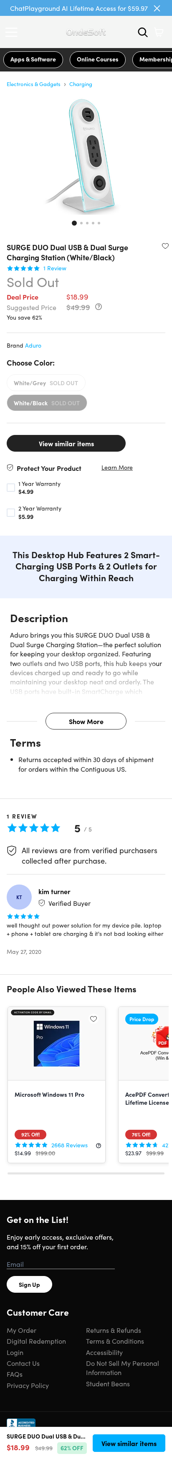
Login (15, 1352)
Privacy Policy (28, 1385)
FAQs (15, 1373)
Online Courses (98, 59)
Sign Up (29, 1284)
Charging (80, 84)
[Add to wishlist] (165, 246)
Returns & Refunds (113, 1329)
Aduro (33, 345)
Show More (86, 721)
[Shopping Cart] (158, 32)
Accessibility (104, 1352)
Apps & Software (33, 59)
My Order (21, 1329)
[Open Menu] (13, 32)
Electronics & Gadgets (34, 84)
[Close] (157, 8)
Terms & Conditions (115, 1340)
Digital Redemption (36, 1340)
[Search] (142, 32)
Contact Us (23, 1362)
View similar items (66, 443)
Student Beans (108, 1383)
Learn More (117, 467)
